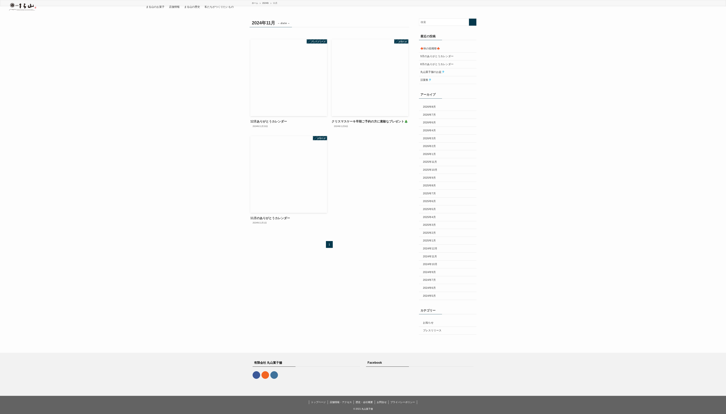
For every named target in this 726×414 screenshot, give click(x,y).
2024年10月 (430, 264)
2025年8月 (429, 185)
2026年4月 (429, 130)
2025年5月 (429, 209)
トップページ (318, 402)
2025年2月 (429, 232)
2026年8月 (429, 106)
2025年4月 (429, 217)
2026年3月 (429, 138)
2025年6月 (429, 201)
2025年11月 (430, 161)
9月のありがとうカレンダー (437, 56)
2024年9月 (429, 272)
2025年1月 (429, 240)
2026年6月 (429, 122)
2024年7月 (429, 279)
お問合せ (382, 402)
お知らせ (428, 322)
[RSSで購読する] (265, 375)
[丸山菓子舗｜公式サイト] (22, 7)
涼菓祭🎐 (425, 79)
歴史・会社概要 (364, 402)
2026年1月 (429, 154)
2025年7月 (429, 193)
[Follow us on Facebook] (256, 375)
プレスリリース (432, 330)
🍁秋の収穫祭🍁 (430, 48)
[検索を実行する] (472, 22)
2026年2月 (429, 146)
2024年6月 (429, 287)
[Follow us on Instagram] (274, 375)
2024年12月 (430, 248)
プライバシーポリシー (402, 402)
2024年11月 (430, 256)
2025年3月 (429, 224)
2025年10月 (430, 169)
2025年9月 (429, 177)
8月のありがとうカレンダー (437, 64)
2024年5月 (429, 295)
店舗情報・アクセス (341, 402)
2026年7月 (429, 114)
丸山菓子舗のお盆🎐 (432, 71)
